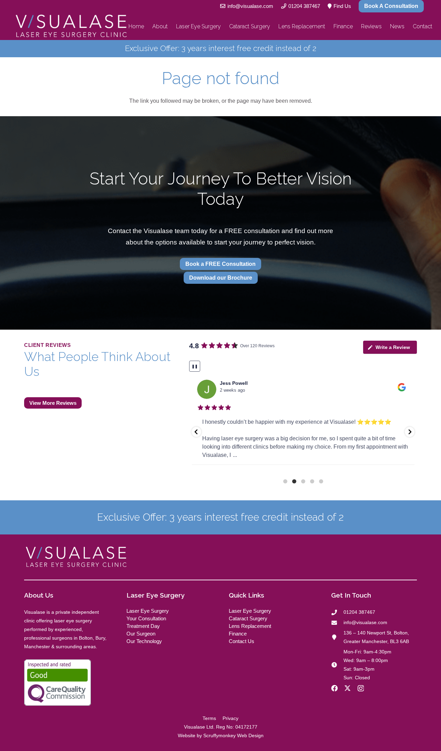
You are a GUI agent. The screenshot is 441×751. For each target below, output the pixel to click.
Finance (238, 634)
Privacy (230, 718)
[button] (196, 432)
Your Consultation (146, 618)
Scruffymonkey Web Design (233, 735)
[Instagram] (361, 688)
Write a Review (393, 347)
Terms (209, 718)
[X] (347, 688)
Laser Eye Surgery (147, 611)
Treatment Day (143, 626)
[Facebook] (334, 688)
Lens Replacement (250, 626)
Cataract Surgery (248, 618)
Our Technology (144, 641)
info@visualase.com (365, 622)
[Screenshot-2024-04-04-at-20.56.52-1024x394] (71, 26)
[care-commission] (67, 682)
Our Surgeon (140, 634)
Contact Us (241, 641)
